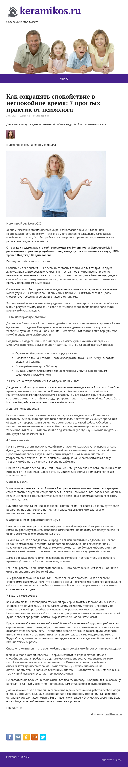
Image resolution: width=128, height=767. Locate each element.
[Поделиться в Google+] (34, 737)
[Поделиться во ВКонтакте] (18, 737)
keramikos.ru (50, 11)
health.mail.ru (113, 714)
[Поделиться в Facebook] (9, 737)
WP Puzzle (116, 759)
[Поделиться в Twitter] (43, 737)
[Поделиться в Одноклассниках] (26, 737)
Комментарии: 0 (41, 115)
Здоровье (25, 115)
